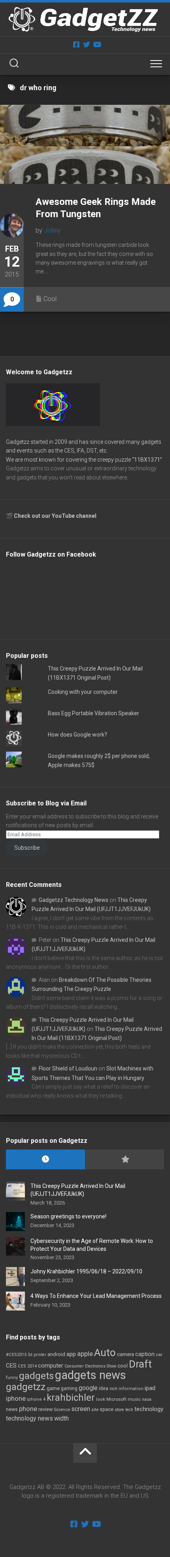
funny (12, 1377)
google (88, 1388)
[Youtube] (96, 44)
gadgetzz (25, 1386)
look (100, 1399)
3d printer (37, 1354)
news (12, 1409)
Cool (50, 299)
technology (148, 1409)
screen (80, 1409)
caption (145, 1354)
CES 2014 (27, 1366)
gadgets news (90, 1375)
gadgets (36, 1375)
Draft (140, 1364)
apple (85, 1354)
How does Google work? (77, 734)
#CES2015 (16, 1354)
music (134, 1399)
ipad (150, 1388)
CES (11, 1365)
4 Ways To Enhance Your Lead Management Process (96, 1296)
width (61, 1418)
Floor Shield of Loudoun (68, 1068)
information (131, 1388)
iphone (16, 1398)
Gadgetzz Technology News (73, 900)
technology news (29, 1418)
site (94, 1409)
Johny (52, 230)
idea (103, 1388)
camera (125, 1354)
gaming (69, 1388)
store (119, 1409)
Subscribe (27, 848)
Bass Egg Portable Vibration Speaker (93, 713)
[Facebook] (76, 44)
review (45, 1409)
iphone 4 (36, 1399)
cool (122, 1366)
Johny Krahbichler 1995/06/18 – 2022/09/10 (86, 1271)
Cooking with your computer (83, 692)
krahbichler (71, 1397)
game (53, 1388)
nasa (146, 1399)
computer (50, 1365)
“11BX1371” (147, 459)
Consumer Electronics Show (90, 1366)
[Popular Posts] (124, 1160)
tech (129, 1409)
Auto (105, 1352)
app (71, 1354)
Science (62, 1409)
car (159, 1354)
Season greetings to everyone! (68, 1216)
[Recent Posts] (45, 1160)
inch (113, 1388)
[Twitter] (86, 44)
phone (28, 1409)
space (106, 1409)
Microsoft (116, 1399)
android (56, 1354)
